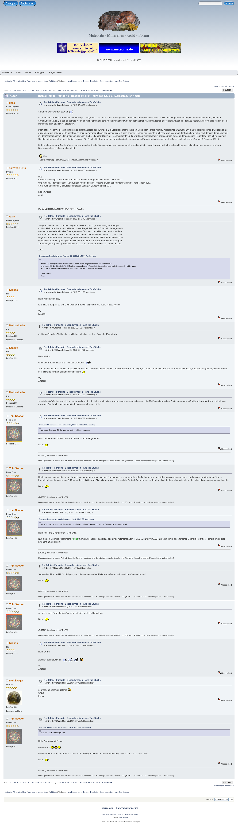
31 (78, 90)
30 (76, 90)
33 (84, 90)
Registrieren (27, 3)
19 (46, 90)
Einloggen (10, 3)
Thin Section (16, 415)
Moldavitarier (17, 325)
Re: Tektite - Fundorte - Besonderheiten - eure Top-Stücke (72, 102)
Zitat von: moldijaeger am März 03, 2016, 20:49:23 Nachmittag (65, 727)
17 (41, 90)
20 (49, 90)
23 (57, 90)
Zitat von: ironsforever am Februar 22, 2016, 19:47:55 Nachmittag (66, 519)
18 (43, 90)
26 (65, 90)
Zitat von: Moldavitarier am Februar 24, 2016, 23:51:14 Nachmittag (67, 425)
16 (38, 90)
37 (94, 90)
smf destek (123, 817)
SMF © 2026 (118, 814)
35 (89, 90)
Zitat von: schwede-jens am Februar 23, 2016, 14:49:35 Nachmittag (67, 256)
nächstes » (229, 86)
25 (63, 90)
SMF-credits (107, 814)
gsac (12, 102)
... (13, 90)
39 (99, 90)
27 (68, 90)
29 (73, 90)
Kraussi (13, 289)
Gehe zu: (210, 799)
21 (51, 90)
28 (71, 90)
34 (86, 90)
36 (91, 90)
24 (60, 90)
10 (23, 90)
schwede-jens (17, 167)
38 (97, 90)
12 (28, 90)
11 (25, 90)
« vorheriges (219, 86)
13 (30, 90)
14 (33, 90)
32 (81, 90)
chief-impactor (74, 81)
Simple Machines (131, 814)
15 (35, 90)
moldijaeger (16, 680)
